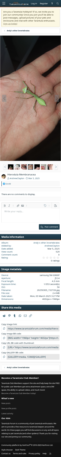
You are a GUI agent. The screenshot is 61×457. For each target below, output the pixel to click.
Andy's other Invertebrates (46, 242)
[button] (5, 167)
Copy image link (9, 324)
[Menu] (4, 3)
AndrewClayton (17, 178)
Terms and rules (19, 453)
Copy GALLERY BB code (12, 352)
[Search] (57, 3)
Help (45, 453)
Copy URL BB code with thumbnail (17, 343)
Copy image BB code (11, 333)
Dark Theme (20, 449)
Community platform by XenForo (27, 445)
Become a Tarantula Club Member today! (18, 393)
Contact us (5, 453)
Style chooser (7, 449)
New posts (5, 403)
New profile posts (8, 408)
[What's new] (52, 3)
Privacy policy (34, 453)
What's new (7, 398)
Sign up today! (10, 23)
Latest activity (7, 413)
